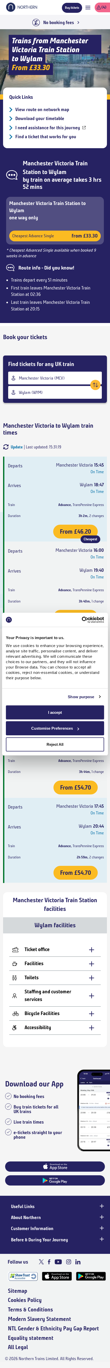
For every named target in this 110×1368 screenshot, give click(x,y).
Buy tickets (72, 7)
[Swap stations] (95, 385)
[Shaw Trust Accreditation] (23, 1276)
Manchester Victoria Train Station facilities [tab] (55, 904)
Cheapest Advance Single (55, 236)
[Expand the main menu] (87, 7)
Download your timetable (39, 118)
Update (17, 447)
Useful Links (23, 1206)
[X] (41, 1261)
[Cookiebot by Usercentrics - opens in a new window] (81, 620)
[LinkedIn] (78, 1261)
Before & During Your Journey (39, 1240)
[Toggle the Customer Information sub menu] (101, 1228)
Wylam (58, 172)
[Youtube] (58, 1261)
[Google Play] (91, 1276)
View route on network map (42, 109)
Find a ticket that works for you (45, 136)
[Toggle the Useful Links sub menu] (101, 1206)
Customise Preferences (52, 728)
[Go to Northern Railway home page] (21, 10)
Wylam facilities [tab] (55, 925)
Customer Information (32, 1228)
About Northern (26, 1217)
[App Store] (57, 1276)
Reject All (55, 744)
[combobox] (55, 378)
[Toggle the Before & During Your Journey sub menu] (101, 1239)
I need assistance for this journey (47, 128)
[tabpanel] (55, 990)
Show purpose (81, 697)
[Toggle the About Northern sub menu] (101, 1217)
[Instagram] (68, 1261)
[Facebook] (49, 1261)
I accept (55, 712)
